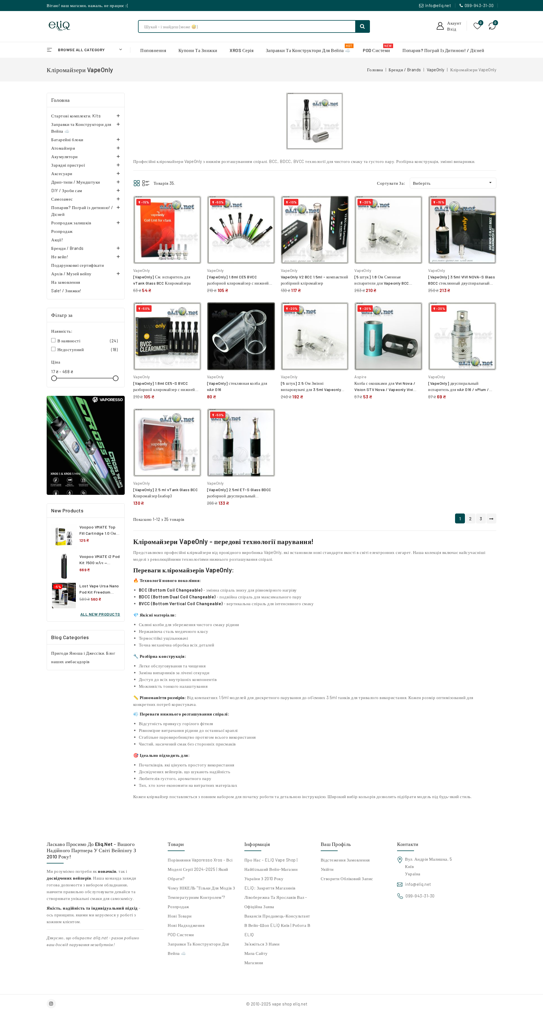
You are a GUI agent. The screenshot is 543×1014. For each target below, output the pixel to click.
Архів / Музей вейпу (71, 273)
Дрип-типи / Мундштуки (75, 181)
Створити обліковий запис (347, 878)
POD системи (181, 934)
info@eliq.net (438, 5)
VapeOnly (141, 270)
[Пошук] (362, 26)
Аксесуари (61, 173)
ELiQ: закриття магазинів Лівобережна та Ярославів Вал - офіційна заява (275, 897)
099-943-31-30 (479, 5)
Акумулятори (64, 156)
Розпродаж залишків (71, 222)
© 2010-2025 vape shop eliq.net (277, 1003)
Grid (136, 183)
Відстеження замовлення (345, 859)
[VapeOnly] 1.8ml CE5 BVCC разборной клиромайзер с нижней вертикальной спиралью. (238, 283)
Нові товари (180, 915)
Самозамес (62, 198)
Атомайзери (63, 148)
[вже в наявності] (86, 445)
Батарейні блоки (67, 139)
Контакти (407, 844)
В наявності (87, 340)
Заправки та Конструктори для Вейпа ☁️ (81, 128)
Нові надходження (186, 925)
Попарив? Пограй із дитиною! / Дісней (82, 211)
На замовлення (65, 282)
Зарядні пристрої (68, 164)
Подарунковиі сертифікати (77, 265)
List (145, 183)
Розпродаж (62, 231)
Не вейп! (59, 256)
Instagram (52, 1003)
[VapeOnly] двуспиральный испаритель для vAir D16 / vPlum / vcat (458, 389)
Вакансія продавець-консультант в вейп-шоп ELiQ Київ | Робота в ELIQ (277, 925)
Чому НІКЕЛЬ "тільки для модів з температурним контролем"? (201, 892)
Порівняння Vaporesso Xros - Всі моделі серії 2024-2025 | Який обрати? (200, 869)
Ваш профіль (336, 844)
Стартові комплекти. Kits (76, 115)
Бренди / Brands (67, 248)
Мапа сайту (256, 953)
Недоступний (87, 349)
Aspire (360, 376)
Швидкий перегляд (193, 218)
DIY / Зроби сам (66, 190)
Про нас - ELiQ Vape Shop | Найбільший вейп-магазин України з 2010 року (271, 869)
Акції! (57, 239)
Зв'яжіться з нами (262, 943)
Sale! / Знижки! (66, 290)
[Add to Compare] (193, 206)
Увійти (327, 869)
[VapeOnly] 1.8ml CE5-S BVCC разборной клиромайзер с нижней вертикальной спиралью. (164, 389)
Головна (60, 100)
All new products (100, 614)
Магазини (253, 962)
